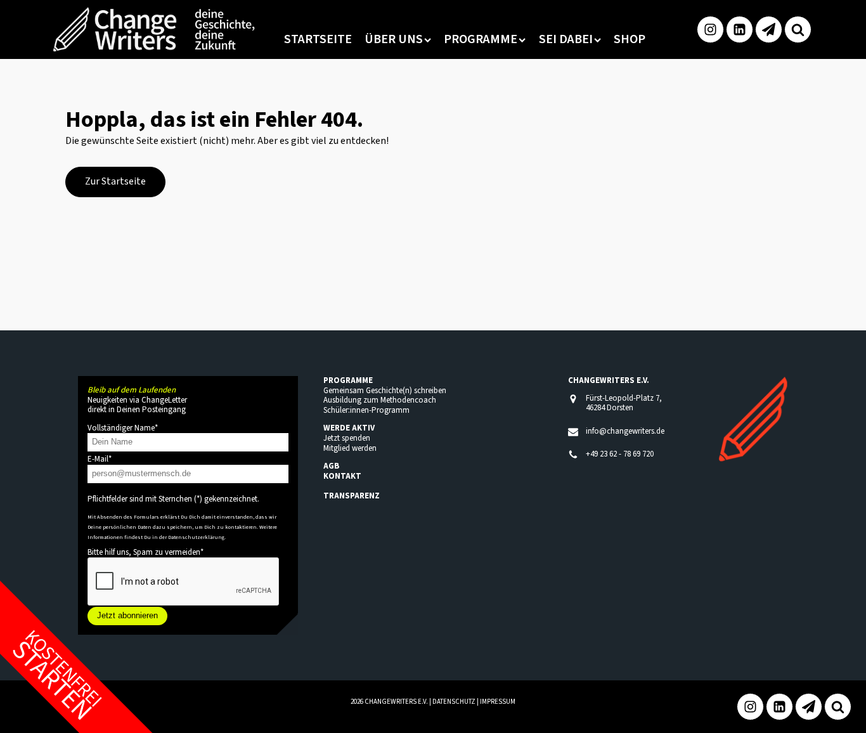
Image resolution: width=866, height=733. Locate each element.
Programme (480, 39)
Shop (629, 39)
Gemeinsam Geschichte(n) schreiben (384, 390)
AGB (331, 466)
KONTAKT (342, 476)
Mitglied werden (350, 448)
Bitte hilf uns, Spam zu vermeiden (145, 552)
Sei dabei (566, 39)
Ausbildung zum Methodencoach (379, 400)
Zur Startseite (115, 181)
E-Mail (99, 459)
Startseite (318, 39)
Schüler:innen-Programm (366, 410)
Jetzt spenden (346, 438)
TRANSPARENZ (351, 496)
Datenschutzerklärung (196, 537)
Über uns (394, 39)
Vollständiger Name (122, 428)
